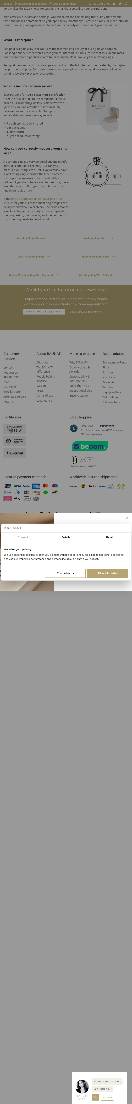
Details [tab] (66, 537)
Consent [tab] (23, 537)
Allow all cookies (107, 573)
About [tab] (109, 537)
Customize (63, 573)
